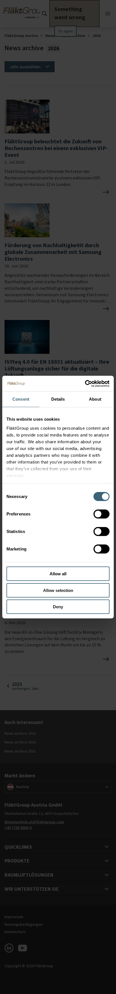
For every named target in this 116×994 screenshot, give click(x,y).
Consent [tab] (20, 399)
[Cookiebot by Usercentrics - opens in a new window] (85, 383)
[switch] (101, 514)
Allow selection (58, 590)
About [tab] (95, 399)
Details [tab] (58, 399)
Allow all (58, 573)
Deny (58, 606)
